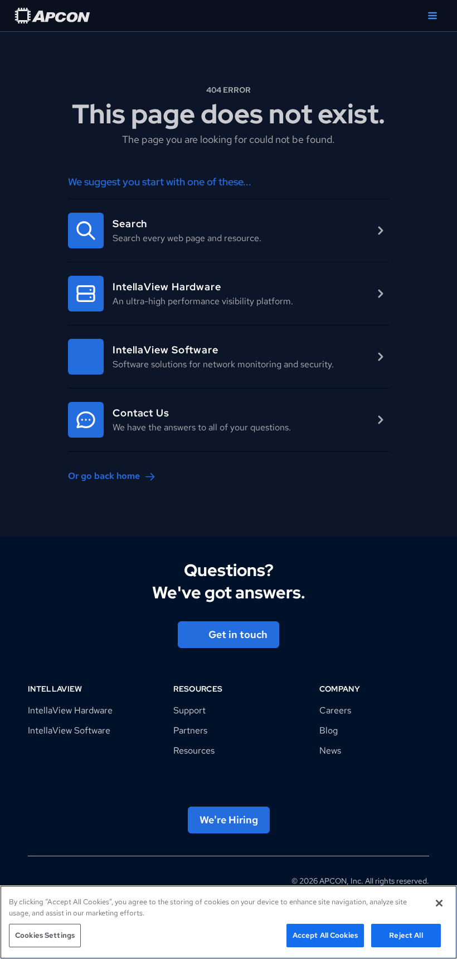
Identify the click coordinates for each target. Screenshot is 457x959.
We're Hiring (229, 819)
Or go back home (104, 476)
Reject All (405, 935)
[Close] (439, 903)
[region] (228, 922)
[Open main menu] (432, 15)
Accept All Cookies (325, 935)
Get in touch (238, 634)
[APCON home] (52, 15)
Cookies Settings (45, 935)
